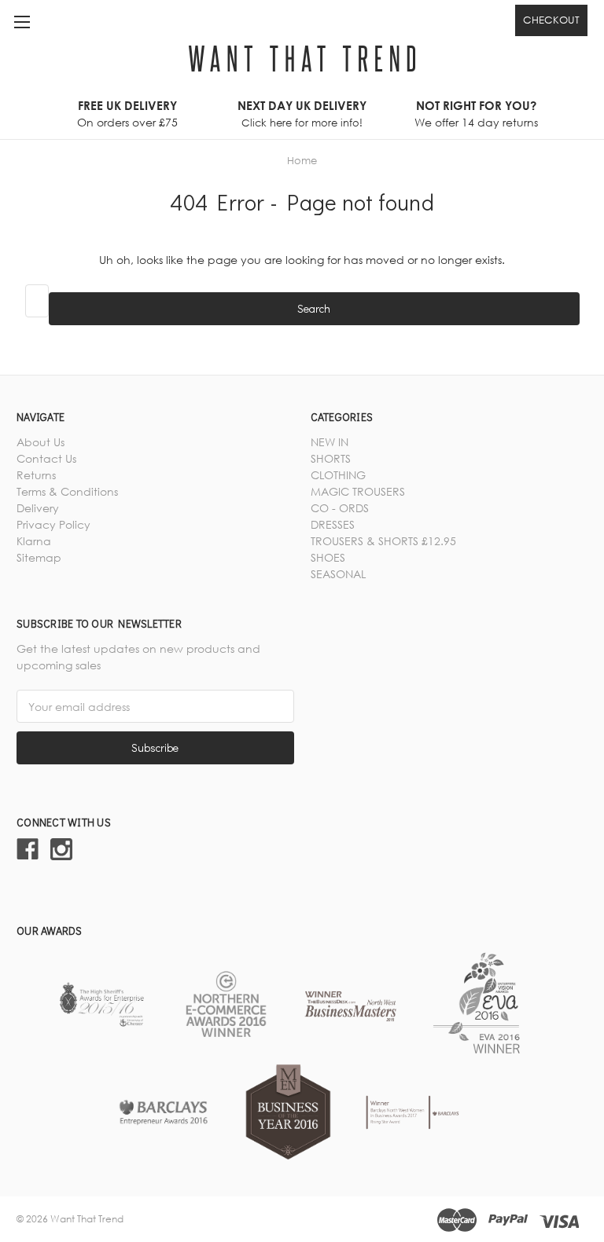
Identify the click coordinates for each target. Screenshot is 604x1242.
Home (302, 160)
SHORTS (331, 458)
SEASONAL (338, 574)
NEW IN (329, 442)
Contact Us (46, 458)
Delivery (38, 508)
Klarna (34, 541)
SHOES (328, 557)
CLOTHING (338, 475)
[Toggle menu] (21, 21)
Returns (36, 475)
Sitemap (39, 557)
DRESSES (333, 524)
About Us (40, 442)
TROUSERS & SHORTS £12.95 (383, 541)
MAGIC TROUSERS (358, 491)
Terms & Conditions (67, 491)
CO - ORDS (340, 508)
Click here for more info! (302, 122)
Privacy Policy (53, 524)
